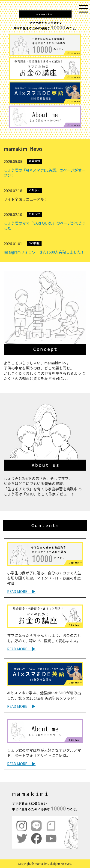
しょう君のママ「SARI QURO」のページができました (45, 225)
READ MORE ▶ (21, 591)
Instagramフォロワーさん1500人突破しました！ (44, 252)
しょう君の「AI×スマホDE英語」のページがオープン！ (44, 172)
